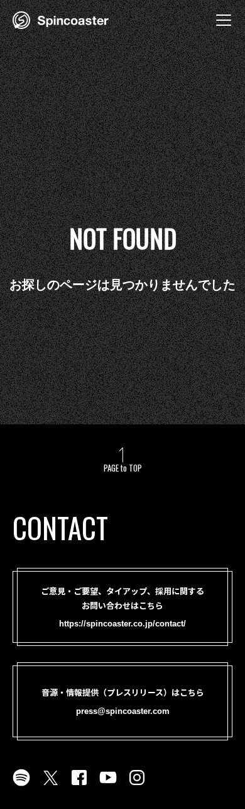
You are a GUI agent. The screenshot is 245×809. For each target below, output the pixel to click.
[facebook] (79, 785)
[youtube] (108, 785)
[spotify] (21, 785)
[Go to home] (61, 18)
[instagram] (137, 785)
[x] (50, 785)
